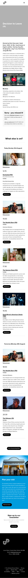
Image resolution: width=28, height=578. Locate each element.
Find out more (6, 167)
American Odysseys (7, 227)
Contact (23, 571)
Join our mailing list (9, 122)
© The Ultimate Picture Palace (12, 568)
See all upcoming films (14, 448)
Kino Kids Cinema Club (8, 181)
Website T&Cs (14, 570)
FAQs (13, 571)
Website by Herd (15, 573)
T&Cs (18, 571)
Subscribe (14, 526)
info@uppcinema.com (15, 552)
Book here (7, 194)
